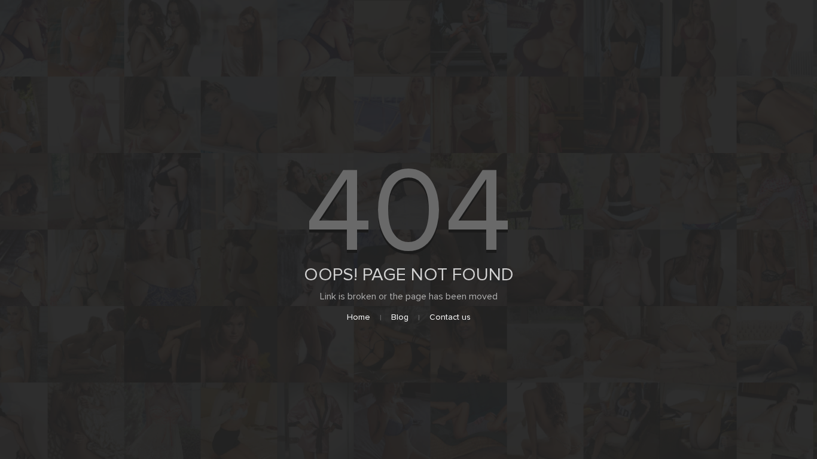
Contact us (450, 317)
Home (358, 317)
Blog (399, 317)
